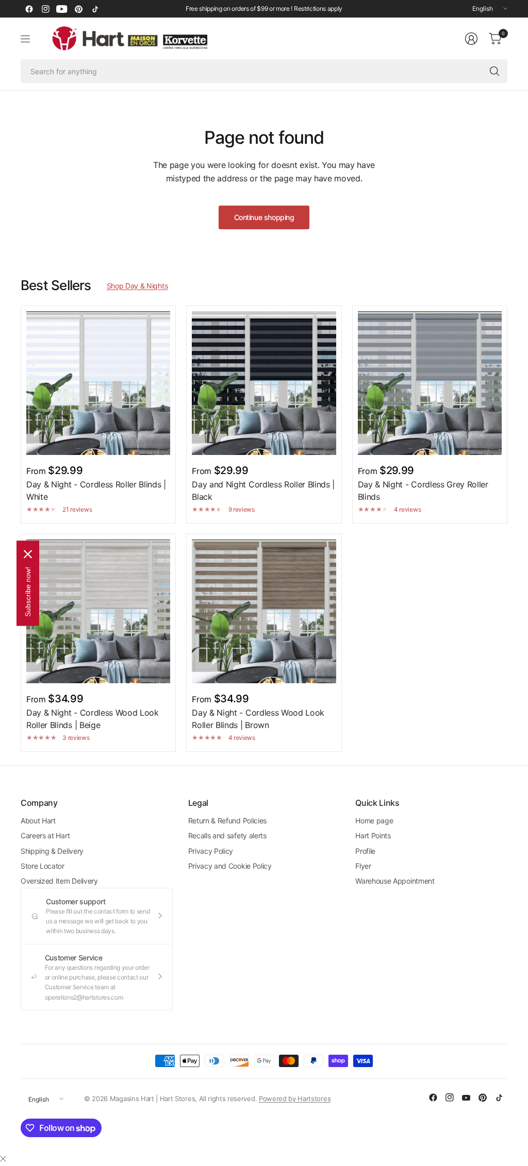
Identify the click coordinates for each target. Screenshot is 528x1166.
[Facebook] (29, 9)
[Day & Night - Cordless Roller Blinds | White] (98, 383)
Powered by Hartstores (295, 1098)
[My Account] (471, 38)
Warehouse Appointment (394, 880)
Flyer (363, 865)
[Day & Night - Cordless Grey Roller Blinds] (430, 383)
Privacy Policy (211, 851)
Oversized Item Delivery (59, 880)
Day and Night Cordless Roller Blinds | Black (263, 490)
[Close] (3, 1159)
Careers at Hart (45, 835)
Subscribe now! (28, 591)
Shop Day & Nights (137, 285)
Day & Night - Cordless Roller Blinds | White (96, 490)
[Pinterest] (78, 9)
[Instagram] (45, 9)
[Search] (494, 71)
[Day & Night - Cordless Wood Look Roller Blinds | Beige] (98, 611)
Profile (365, 851)
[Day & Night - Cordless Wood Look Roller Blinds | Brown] (264, 611)
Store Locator (42, 865)
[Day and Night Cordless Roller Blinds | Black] (264, 383)
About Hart (38, 820)
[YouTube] (62, 9)
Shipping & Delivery (52, 851)
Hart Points (372, 835)
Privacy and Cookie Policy (230, 865)
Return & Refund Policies (227, 820)
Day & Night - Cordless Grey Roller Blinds (423, 490)
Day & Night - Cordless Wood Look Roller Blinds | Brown (258, 718)
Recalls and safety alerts (227, 835)
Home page (374, 820)
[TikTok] (95, 9)
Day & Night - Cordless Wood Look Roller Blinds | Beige (92, 718)
